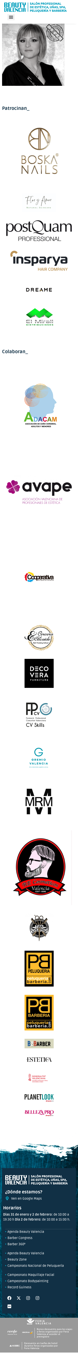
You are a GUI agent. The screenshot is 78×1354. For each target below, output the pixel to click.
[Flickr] (9, 1306)
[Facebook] (9, 1298)
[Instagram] (28, 1298)
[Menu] (11, 17)
